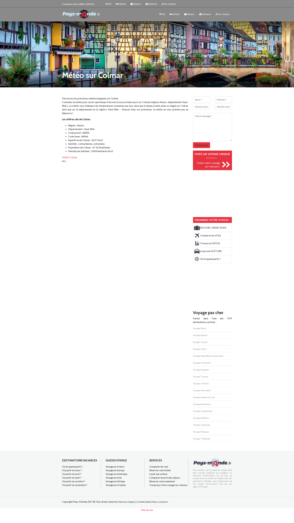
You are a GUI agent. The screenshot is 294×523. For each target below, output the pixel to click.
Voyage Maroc (200, 328)
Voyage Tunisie (200, 342)
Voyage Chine (199, 349)
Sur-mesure (170, 3)
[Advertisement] (216, 193)
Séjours (137, 3)
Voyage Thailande (201, 438)
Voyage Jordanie (201, 383)
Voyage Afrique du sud (204, 397)
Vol (109, 3)
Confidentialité (144, 501)
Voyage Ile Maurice (202, 362)
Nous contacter (160, 501)
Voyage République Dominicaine (208, 356)
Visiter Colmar (69, 157)
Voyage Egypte (200, 335)
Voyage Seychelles (202, 390)
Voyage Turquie (200, 376)
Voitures (152, 3)
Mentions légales (127, 501)
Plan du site (147, 509)
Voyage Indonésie (201, 425)
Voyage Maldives (201, 418)
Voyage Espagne (201, 369)
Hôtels (122, 3)
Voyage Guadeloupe (202, 411)
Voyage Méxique (201, 431)
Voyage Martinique (202, 404)
